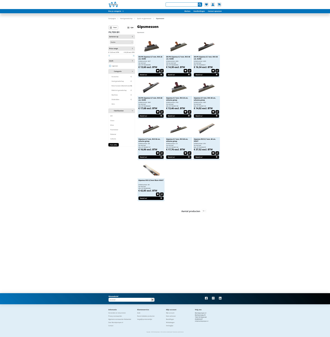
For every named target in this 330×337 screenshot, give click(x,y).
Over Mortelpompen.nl (115, 322)
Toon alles (113, 145)
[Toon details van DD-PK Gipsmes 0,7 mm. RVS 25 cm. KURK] (151, 46)
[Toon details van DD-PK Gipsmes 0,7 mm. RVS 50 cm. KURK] (206, 46)
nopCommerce (181, 332)
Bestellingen (170, 319)
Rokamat (113, 134)
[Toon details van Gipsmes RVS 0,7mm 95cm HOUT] (151, 169)
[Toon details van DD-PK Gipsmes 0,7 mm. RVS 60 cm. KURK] (151, 87)
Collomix (113, 139)
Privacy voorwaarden (115, 316)
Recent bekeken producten (146, 316)
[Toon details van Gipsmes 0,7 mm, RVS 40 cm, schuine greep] (206, 87)
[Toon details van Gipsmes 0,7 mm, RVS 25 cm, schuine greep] (178, 87)
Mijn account (170, 313)
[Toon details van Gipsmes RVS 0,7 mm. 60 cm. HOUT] (206, 128)
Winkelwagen (170, 322)
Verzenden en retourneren (117, 313)
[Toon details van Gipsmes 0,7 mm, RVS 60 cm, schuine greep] (178, 128)
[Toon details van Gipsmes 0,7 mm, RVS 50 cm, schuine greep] (151, 128)
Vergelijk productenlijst (144, 319)
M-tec (112, 125)
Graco (112, 121)
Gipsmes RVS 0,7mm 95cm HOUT (150, 180)
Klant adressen (171, 316)
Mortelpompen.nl (200, 313)
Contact (110, 326)
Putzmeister (114, 130)
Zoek (138, 313)
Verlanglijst (169, 326)
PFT (111, 116)
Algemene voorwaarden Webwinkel (119, 319)
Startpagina (112, 18)
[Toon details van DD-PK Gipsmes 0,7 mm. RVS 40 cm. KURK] (178, 46)
